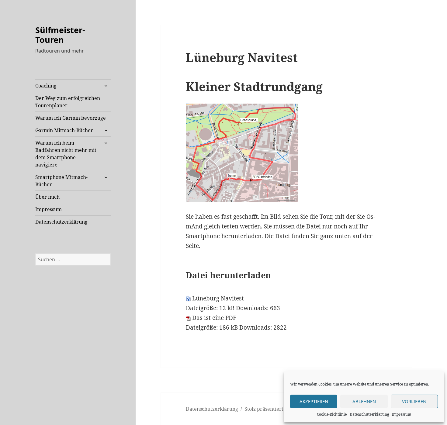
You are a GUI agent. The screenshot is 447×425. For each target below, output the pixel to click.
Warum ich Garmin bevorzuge (70, 118)
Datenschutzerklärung (369, 414)
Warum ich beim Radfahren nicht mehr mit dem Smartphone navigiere (65, 153)
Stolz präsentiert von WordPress (282, 409)
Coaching (46, 85)
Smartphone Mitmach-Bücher (61, 181)
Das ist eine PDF (214, 318)
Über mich (47, 197)
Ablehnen (364, 401)
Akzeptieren (314, 401)
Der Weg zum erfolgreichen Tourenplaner (67, 102)
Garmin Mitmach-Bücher (64, 130)
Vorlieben (414, 401)
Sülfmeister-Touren (60, 34)
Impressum (401, 414)
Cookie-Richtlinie (332, 414)
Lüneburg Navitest (218, 298)
